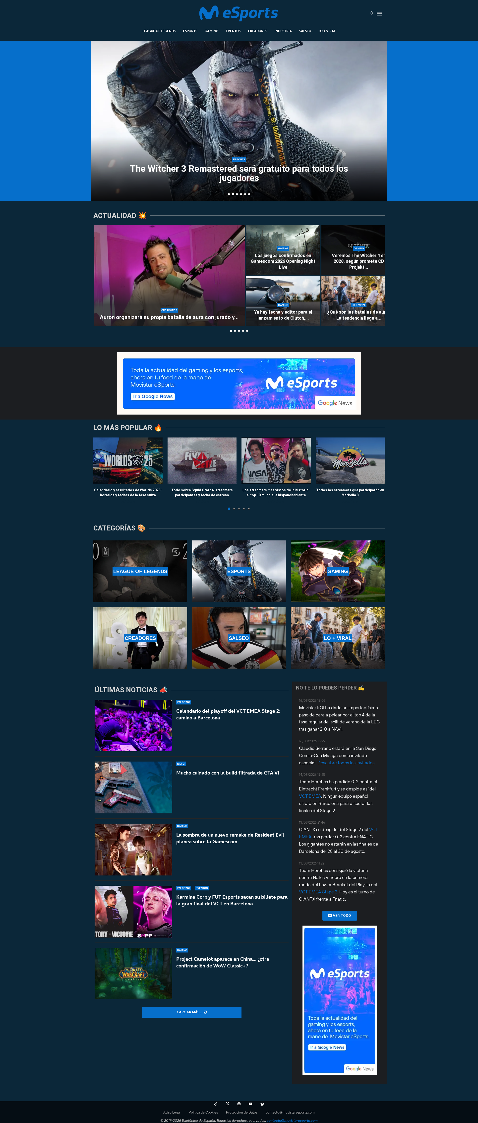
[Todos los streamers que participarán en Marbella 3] (350, 460)
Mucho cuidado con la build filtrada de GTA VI (227, 772)
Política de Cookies (203, 1112)
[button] (100, 120)
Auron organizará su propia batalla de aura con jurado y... (169, 317)
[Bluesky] (262, 1103)
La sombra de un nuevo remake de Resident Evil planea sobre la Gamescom (230, 838)
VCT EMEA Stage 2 (318, 892)
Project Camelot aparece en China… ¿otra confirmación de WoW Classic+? (222, 962)
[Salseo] (239, 638)
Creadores (257, 31)
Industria (283, 31)
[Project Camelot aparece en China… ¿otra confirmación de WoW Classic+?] (133, 974)
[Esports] (239, 571)
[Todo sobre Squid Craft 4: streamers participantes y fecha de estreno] (202, 460)
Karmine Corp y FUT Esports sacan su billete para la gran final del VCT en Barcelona (232, 900)
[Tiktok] (216, 1103)
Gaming (211, 31)
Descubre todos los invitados (345, 763)
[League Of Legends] (140, 571)
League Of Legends (159, 31)
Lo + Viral (327, 31)
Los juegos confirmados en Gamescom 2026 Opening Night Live (283, 261)
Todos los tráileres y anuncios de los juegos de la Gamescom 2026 (239, 183)
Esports (190, 31)
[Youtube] (250, 1103)
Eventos (233, 31)
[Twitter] (227, 1103)
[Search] (371, 13)
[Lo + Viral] (338, 638)
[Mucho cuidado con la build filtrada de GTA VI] (133, 787)
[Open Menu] (379, 13)
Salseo (305, 31)
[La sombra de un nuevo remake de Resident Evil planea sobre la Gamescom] (133, 849)
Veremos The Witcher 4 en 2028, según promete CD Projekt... (359, 261)
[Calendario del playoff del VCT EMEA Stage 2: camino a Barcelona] (133, 726)
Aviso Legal (171, 1112)
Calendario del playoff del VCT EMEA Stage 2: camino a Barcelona (228, 714)
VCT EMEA (310, 796)
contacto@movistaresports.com (290, 1112)
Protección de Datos (241, 1112)
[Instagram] (239, 1103)
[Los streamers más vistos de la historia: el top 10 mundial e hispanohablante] (276, 460)
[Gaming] (338, 571)
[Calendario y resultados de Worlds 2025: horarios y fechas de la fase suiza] (128, 460)
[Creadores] (140, 638)
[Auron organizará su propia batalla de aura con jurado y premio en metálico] (169, 275)
